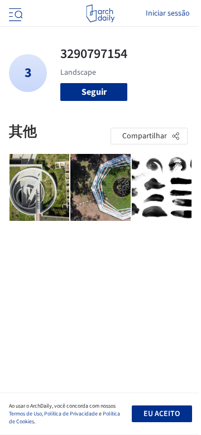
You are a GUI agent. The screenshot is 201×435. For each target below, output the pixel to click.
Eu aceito (161, 413)
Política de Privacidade (71, 414)
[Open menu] (14, 13)
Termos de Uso (25, 414)
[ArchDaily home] (100, 13)
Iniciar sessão (168, 13)
